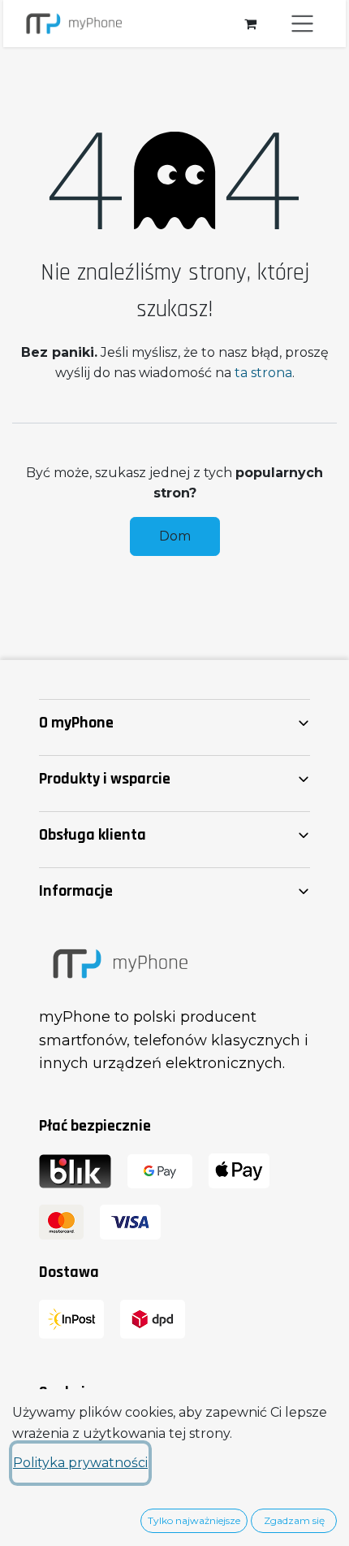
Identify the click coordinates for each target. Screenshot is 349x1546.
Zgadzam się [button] (294, 1520)
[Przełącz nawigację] (303, 23)
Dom (175, 536)
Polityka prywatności (80, 1462)
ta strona (263, 372)
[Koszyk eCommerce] (250, 23)
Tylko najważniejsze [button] (194, 1520)
